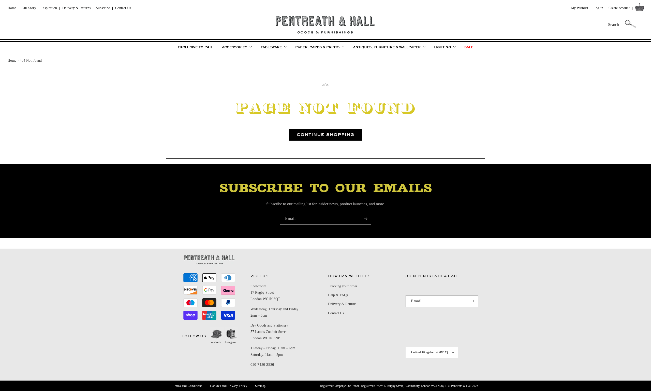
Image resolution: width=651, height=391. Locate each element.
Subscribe (103, 8)
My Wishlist (579, 8)
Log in (598, 8)
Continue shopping (325, 135)
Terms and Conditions (187, 386)
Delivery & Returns (76, 8)
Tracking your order (342, 286)
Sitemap (260, 386)
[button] (640, 8)
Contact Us (123, 8)
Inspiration (49, 8)
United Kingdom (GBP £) (429, 352)
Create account (619, 8)
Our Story (29, 8)
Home (12, 8)
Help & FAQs (338, 295)
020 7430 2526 (262, 365)
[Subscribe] (365, 219)
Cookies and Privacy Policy (228, 386)
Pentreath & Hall (461, 386)
